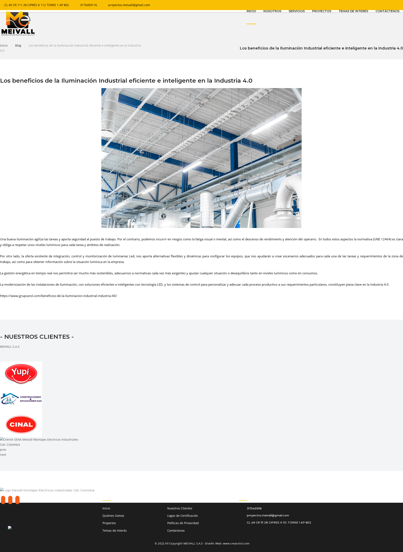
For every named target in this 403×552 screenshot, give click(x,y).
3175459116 (88, 5)
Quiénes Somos (113, 516)
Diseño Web (213, 543)
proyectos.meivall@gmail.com (129, 5)
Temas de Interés (114, 530)
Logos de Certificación (182, 516)
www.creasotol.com (236, 543)
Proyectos (109, 523)
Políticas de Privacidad (183, 523)
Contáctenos (176, 530)
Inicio (4, 45)
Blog (18, 45)
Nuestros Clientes (179, 508)
